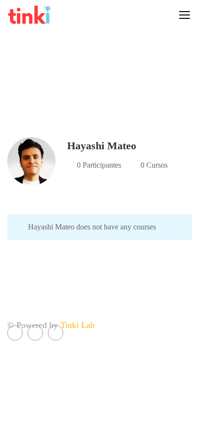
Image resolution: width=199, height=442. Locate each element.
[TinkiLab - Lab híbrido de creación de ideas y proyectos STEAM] (48, 14)
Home (77, 87)
